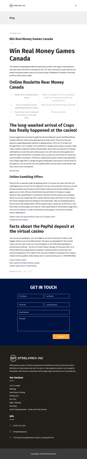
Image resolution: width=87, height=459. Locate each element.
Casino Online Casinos (18, 260)
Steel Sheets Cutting (17, 392)
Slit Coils (13, 399)
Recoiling (13, 406)
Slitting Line (14, 396)
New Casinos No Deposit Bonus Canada (24, 263)
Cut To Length (15, 385)
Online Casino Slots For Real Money (23, 266)
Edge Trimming (15, 403)
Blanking (13, 389)
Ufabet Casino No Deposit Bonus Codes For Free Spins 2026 (32, 217)
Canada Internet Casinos (19, 220)
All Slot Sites (14, 171)
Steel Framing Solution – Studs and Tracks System (28, 409)
